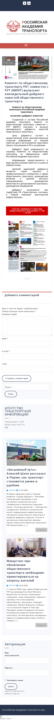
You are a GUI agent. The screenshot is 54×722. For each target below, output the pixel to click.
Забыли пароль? (12, 693)
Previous (10, 247)
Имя (5, 338)
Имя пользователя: (12, 654)
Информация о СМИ (14, 421)
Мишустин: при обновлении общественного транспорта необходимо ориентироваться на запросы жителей (25, 570)
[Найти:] (27, 387)
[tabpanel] (27, 247)
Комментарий (9, 314)
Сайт (4, 364)
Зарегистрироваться (14, 691)
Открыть (41, 530)
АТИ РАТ (12, 490)
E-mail (6, 351)
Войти (11, 686)
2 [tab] (27, 279)
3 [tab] (29, 279)
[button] (27, 210)
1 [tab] (24, 279)
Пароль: (9, 667)
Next (44, 247)
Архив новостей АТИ (15, 424)
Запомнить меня (15, 680)
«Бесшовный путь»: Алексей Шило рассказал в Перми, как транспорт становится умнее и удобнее (26, 477)
